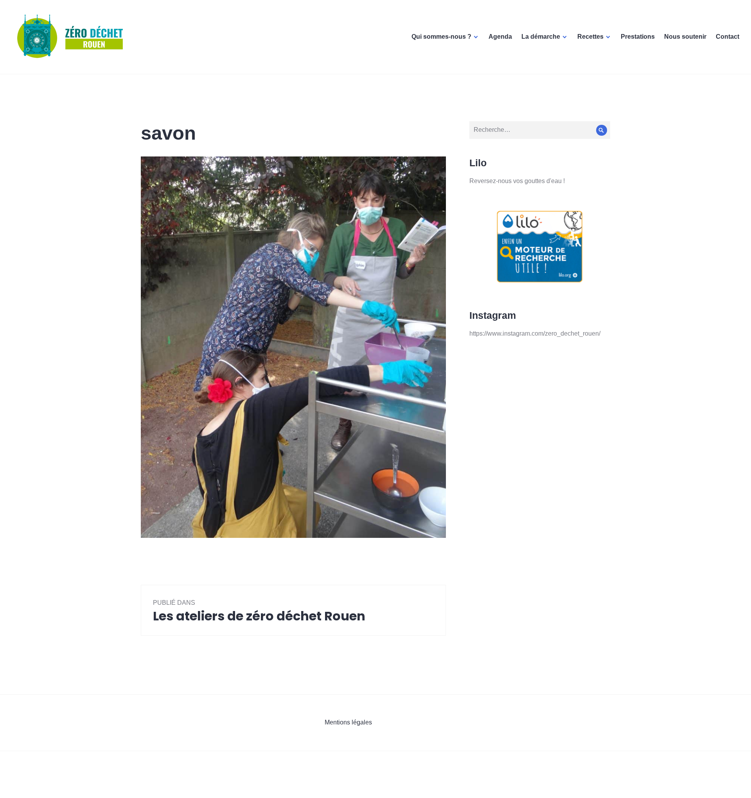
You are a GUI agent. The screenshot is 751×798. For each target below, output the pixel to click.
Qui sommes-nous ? (441, 36)
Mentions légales (348, 722)
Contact (727, 36)
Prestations (638, 36)
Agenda (500, 36)
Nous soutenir (685, 36)
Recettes (590, 36)
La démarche (540, 36)
